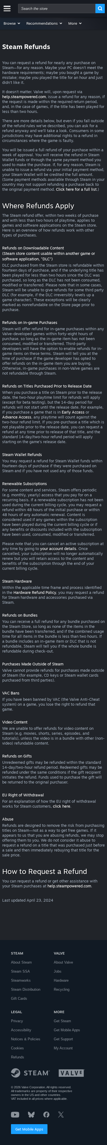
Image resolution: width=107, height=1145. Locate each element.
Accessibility (21, 1030)
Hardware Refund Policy (34, 592)
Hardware (61, 980)
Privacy (17, 1021)
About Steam (21, 962)
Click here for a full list (76, 189)
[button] (12, 23)
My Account (63, 1048)
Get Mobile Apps (29, 1129)
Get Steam (62, 1021)
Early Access (73, 412)
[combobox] (56, 8)
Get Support (63, 1039)
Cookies (17, 1048)
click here (61, 806)
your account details (58, 548)
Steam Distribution (25, 989)
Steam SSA (20, 971)
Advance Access (16, 417)
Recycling (61, 989)
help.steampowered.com (24, 96)
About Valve (63, 962)
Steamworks (21, 980)
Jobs (57, 971)
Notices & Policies (25, 1039)
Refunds (17, 1057)
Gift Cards (19, 998)
